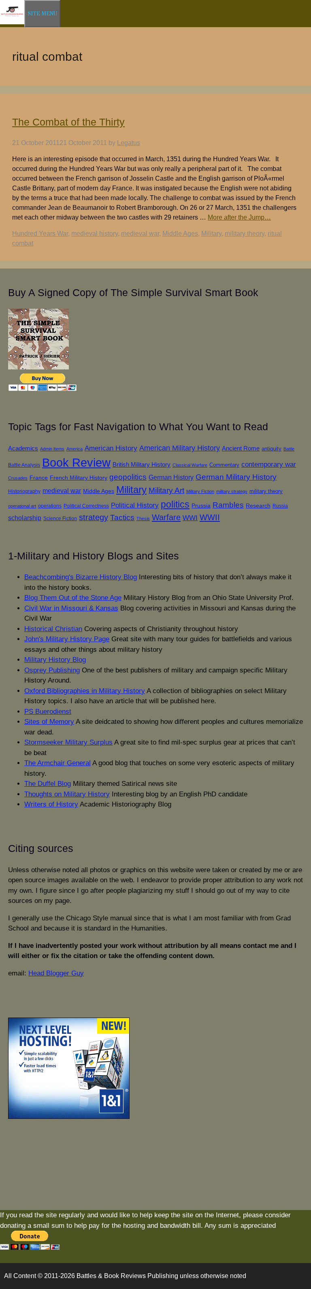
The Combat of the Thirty (68, 122)
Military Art (166, 490)
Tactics (122, 517)
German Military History (236, 477)
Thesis (143, 518)
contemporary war (268, 464)
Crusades (18, 478)
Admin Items (52, 448)
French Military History (78, 477)
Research (258, 506)
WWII (210, 517)
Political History (135, 505)
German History (171, 477)
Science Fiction (60, 518)
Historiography (24, 491)
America (74, 448)
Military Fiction (200, 491)
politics (175, 504)
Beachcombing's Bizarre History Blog (80, 577)
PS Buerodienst (47, 711)
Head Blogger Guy (56, 973)
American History (111, 448)
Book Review (76, 462)
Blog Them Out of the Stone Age (72, 598)
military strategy (231, 491)
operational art (22, 506)
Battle (288, 448)
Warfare (166, 517)
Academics (23, 448)
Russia (280, 505)
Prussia (201, 505)
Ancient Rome (241, 448)
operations (50, 505)
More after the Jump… (239, 217)
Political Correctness (86, 506)
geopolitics (128, 477)
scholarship (24, 517)
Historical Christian (53, 629)
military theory (244, 233)
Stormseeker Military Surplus (68, 742)
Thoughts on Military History (67, 794)
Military (211, 233)
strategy (93, 517)
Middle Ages (180, 233)
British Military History (141, 464)
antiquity (271, 449)
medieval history (94, 233)
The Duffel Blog (47, 783)
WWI (190, 518)
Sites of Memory (49, 722)
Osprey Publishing (52, 670)
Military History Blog (55, 660)
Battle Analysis (24, 464)
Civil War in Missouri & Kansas (71, 608)
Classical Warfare (190, 465)
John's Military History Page (66, 639)
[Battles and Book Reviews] (12, 23)
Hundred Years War (40, 233)
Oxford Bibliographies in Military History (84, 691)
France (39, 478)
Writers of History (51, 804)
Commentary (224, 465)
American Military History (179, 448)
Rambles (228, 505)
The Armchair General (57, 763)
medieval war (140, 233)
